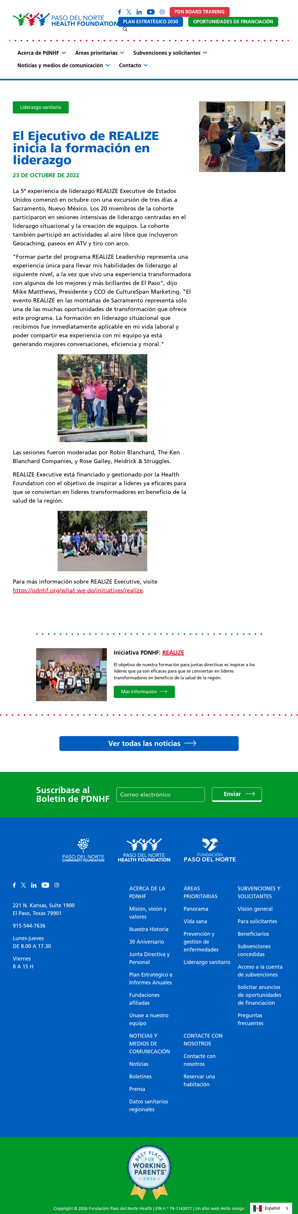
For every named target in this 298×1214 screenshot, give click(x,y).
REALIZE (173, 652)
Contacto (130, 65)
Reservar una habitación (199, 1080)
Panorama (196, 909)
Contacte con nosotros (203, 1040)
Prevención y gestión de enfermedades (201, 942)
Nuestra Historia (148, 929)
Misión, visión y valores (147, 913)
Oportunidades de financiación (233, 21)
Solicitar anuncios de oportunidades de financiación (259, 995)
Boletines (140, 1076)
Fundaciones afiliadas (144, 999)
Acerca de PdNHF (38, 53)
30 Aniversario (146, 942)
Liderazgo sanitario (40, 107)
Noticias (138, 1064)
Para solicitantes (257, 921)
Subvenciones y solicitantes (167, 53)
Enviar (233, 794)
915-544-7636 (29, 926)
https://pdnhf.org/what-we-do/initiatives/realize (78, 590)
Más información (139, 691)
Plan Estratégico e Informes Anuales (151, 979)
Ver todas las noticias (144, 743)
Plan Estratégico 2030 (150, 21)
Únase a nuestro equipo (148, 1019)
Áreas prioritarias (96, 53)
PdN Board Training (200, 12)
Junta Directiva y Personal (149, 958)
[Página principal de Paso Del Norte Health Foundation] (65, 19)
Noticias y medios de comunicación (60, 65)
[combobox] (271, 1208)
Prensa (137, 1089)
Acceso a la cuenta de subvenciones (260, 971)
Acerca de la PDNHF (147, 892)
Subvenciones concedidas (254, 950)
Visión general (255, 909)
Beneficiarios (253, 934)
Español (272, 1208)
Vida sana (195, 921)
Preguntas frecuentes (250, 1019)
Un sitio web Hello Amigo (220, 1208)
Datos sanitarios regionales (148, 1105)
